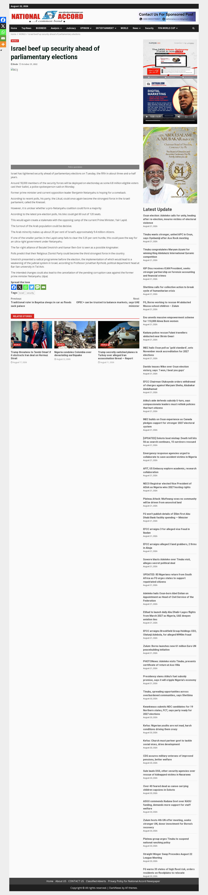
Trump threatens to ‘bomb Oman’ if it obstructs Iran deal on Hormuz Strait (31, 334)
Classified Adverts (96, 881)
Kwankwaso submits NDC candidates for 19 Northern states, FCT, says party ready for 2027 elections (168, 710)
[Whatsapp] (25, 287)
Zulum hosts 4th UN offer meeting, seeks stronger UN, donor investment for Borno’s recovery (168, 824)
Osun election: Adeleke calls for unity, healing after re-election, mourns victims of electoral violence (169, 219)
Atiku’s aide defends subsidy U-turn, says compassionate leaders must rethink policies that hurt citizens (169, 404)
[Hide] (1, 50)
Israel (21, 292)
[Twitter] (31, 287)
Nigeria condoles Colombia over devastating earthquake (75, 334)
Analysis (55, 28)
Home (14, 28)
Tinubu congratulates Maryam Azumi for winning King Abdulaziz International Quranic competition (168, 253)
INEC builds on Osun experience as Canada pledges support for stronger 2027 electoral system (168, 423)
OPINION (84, 28)
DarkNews (115, 888)
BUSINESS (41, 28)
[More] (3, 44)
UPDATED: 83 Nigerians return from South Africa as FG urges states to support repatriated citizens (167, 578)
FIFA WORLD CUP (166, 28)
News (135, 28)
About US (60, 881)
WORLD (124, 28)
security (30, 292)
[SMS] (37, 287)
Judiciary (71, 28)
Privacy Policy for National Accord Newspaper (134, 881)
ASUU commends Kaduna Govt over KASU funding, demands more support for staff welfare (167, 805)
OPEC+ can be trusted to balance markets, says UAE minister (107, 302)
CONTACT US (76, 881)
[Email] (43, 287)
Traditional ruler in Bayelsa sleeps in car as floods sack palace (41, 302)
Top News (26, 28)
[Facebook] (13, 287)
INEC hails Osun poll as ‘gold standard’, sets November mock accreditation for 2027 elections (168, 351)
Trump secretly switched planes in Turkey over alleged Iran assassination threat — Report (118, 334)
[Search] (193, 28)
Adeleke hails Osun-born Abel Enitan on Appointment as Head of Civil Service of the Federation (168, 597)
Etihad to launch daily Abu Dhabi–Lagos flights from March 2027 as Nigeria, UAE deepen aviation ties (169, 616)
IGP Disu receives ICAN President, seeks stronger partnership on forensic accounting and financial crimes (169, 272)
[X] (19, 287)
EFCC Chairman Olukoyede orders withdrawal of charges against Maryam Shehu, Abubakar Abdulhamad (169, 385)
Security (149, 28)
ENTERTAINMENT (105, 28)
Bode (15, 64)
